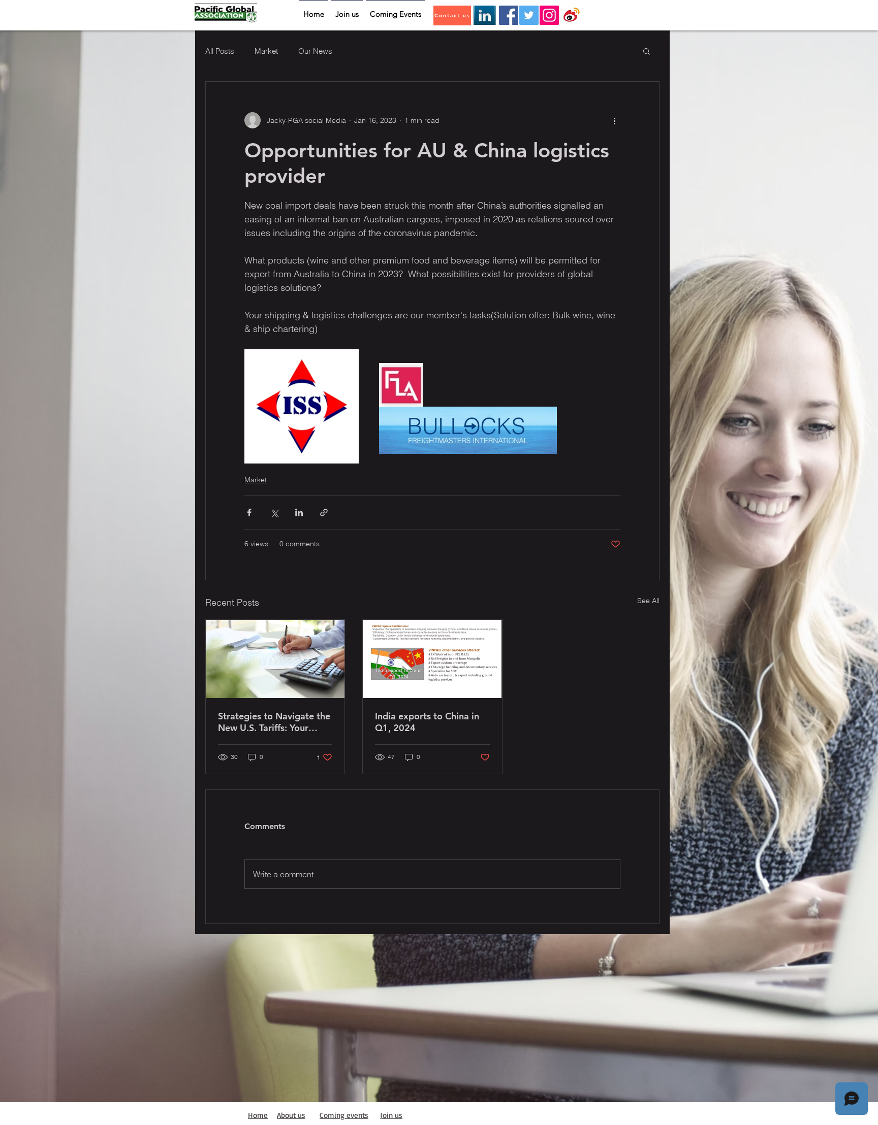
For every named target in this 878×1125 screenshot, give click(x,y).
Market (266, 51)
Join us (391, 1115)
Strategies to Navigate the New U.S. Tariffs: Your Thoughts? (274, 722)
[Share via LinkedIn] (299, 512)
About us (291, 1115)
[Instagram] (549, 15)
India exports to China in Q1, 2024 (427, 722)
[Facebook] (508, 15)
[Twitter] (529, 15)
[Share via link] (324, 512)
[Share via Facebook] (249, 512)
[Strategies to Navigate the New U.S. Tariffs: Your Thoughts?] (275, 659)
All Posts (219, 51)
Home (258, 1115)
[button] (646, 51)
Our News (315, 51)
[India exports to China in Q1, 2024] (432, 659)
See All (648, 600)
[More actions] (614, 120)
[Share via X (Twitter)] (274, 512)
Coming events (344, 1115)
